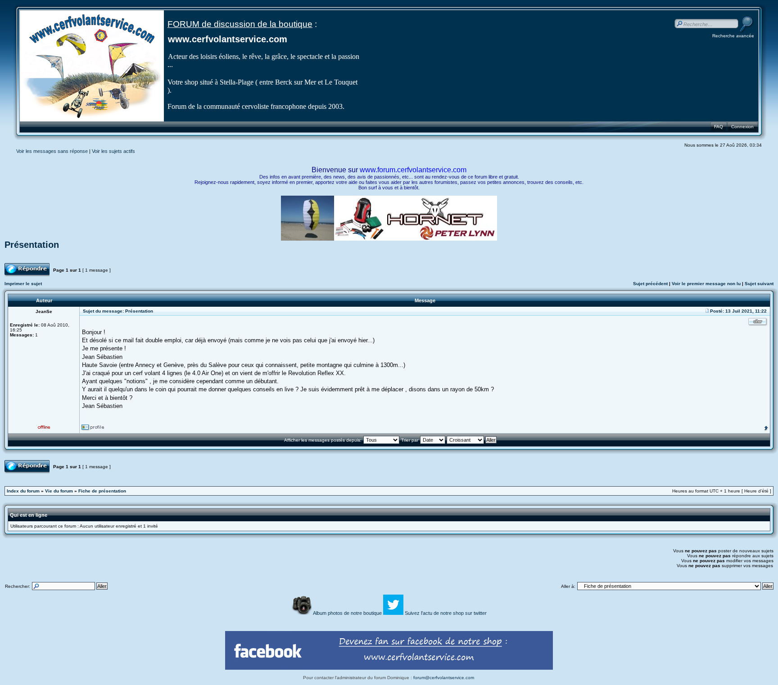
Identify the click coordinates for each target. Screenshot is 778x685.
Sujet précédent (650, 283)
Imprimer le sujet (23, 283)
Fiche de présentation (102, 490)
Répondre (15, 265)
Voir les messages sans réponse (52, 151)
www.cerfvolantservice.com (227, 39)
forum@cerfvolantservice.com (443, 677)
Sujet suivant (759, 283)
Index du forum (23, 490)
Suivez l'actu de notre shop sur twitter (446, 613)
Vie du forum (59, 490)
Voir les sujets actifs (113, 151)
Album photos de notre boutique (348, 613)
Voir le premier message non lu (706, 283)
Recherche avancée (733, 35)
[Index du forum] (92, 119)
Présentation (32, 245)
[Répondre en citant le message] (758, 322)
